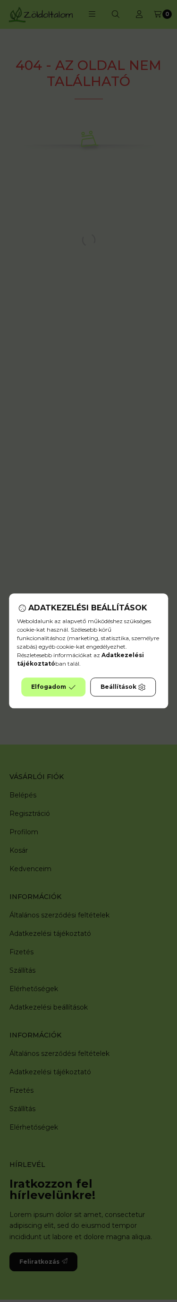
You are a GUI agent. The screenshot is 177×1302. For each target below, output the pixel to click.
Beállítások (118, 687)
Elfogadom (48, 687)
